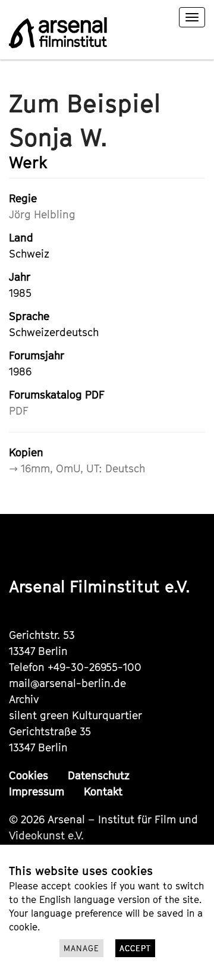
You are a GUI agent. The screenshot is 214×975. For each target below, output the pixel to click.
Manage (81, 948)
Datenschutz (99, 775)
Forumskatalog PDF (57, 394)
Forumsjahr (36, 355)
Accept (135, 948)
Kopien (26, 452)
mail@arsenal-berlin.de (67, 683)
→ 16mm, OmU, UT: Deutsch (77, 468)
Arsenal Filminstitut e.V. (99, 586)
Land (21, 237)
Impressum (36, 791)
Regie (23, 198)
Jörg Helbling (42, 214)
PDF (19, 411)
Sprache (29, 316)
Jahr (19, 277)
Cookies (28, 775)
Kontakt (103, 791)
